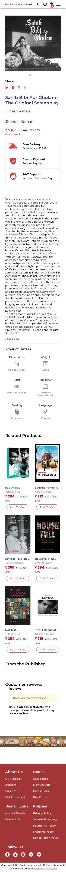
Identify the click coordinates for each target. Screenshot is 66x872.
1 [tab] (30, 75)
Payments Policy (44, 825)
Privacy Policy (42, 813)
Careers (10, 791)
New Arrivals (41, 784)
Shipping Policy (43, 831)
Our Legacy (13, 778)
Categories (40, 778)
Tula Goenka (12, 634)
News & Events (15, 813)
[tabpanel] (33, 43)
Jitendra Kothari (19, 122)
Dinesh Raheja (18, 111)
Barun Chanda (14, 562)
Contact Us (12, 819)
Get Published (15, 797)
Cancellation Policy (46, 837)
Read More (13, 339)
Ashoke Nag (12, 491)
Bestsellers (41, 791)
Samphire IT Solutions (45, 868)
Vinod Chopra (43, 491)
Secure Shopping (45, 819)
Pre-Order (40, 797)
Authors (10, 784)
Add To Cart (48, 507)
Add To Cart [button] (18, 507)
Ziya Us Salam (43, 562)
